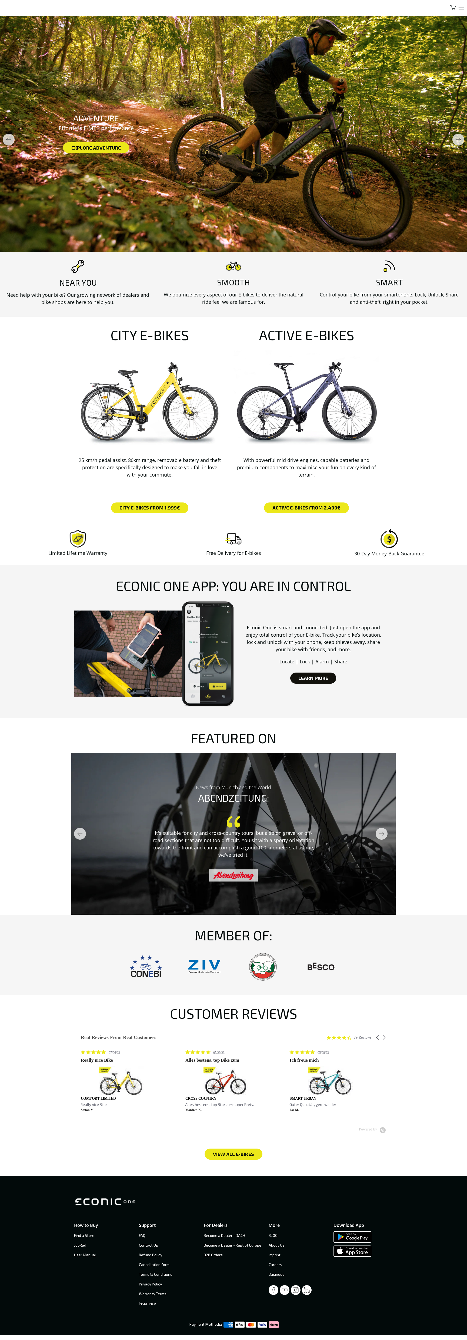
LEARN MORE (313, 678)
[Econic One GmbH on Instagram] (296, 1291)
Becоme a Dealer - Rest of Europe (232, 1245)
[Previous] (9, 140)
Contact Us (148, 1245)
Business (277, 1274)
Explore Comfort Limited (153, 147)
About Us (277, 1245)
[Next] (458, 140)
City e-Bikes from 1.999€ (149, 508)
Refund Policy (150, 1255)
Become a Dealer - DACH (224, 1235)
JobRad (80, 1245)
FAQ (142, 1235)
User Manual (85, 1255)
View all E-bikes (233, 1154)
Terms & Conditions (155, 1274)
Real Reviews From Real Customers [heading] (118, 1037)
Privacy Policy (150, 1284)
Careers (275, 1264)
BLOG (273, 1235)
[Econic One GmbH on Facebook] (273, 1291)
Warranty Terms (152, 1293)
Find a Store (84, 1235)
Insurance (147, 1303)
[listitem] (121, 1080)
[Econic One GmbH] (219, 8)
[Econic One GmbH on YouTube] (284, 1291)
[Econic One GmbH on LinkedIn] (307, 1291)
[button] (377, 1037)
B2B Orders (213, 1255)
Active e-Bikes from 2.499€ (306, 508)
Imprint (275, 1255)
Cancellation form (154, 1264)
